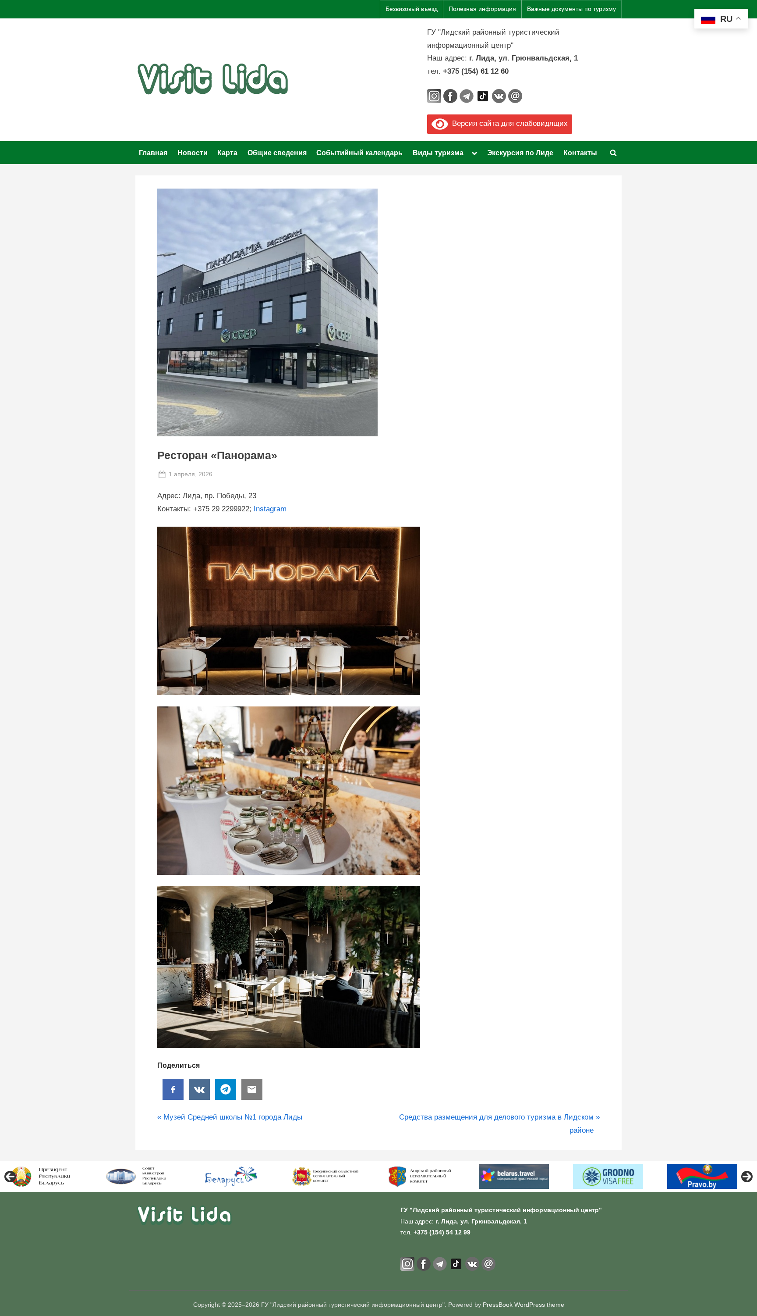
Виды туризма (438, 153)
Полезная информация (482, 9)
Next (747, 1176)
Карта (227, 153)
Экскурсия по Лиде (520, 153)
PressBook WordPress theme (523, 1305)
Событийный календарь (359, 153)
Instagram (270, 509)
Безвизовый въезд (412, 9)
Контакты (580, 153)
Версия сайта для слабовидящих (508, 123)
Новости (192, 153)
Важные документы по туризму (571, 9)
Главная (153, 153)
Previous (10, 1176)
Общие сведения (277, 153)
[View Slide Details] (44, 1176)
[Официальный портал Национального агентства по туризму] (138, 1176)
